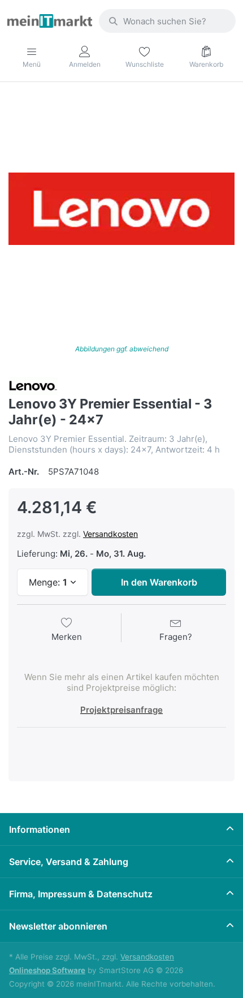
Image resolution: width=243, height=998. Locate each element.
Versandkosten (110, 534)
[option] (121, 209)
